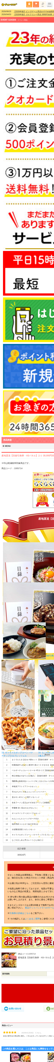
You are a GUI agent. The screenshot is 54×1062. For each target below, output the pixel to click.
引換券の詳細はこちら (20, 911)
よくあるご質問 (32, 917)
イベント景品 (22, 18)
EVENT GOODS (8, 18)
